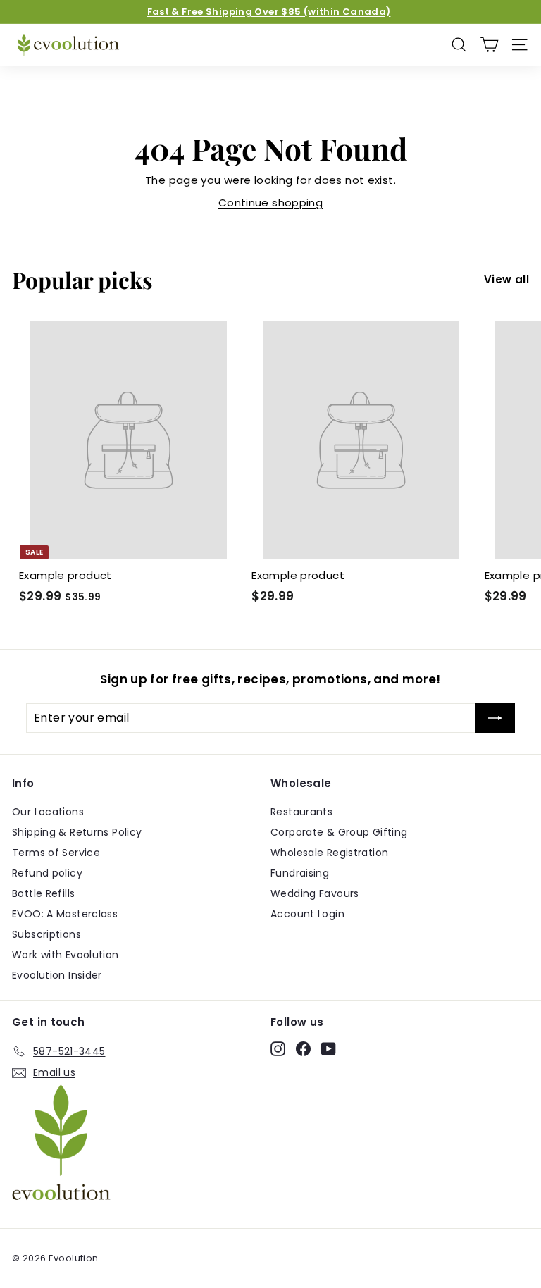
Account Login (307, 914)
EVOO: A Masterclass (65, 914)
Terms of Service (56, 853)
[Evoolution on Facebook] (303, 1049)
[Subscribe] (495, 718)
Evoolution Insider (57, 975)
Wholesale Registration (329, 853)
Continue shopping (270, 202)
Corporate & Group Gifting (338, 832)
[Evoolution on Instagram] (277, 1049)
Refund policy (47, 873)
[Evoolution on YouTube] (328, 1049)
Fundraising (299, 873)
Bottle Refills (43, 893)
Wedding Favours (314, 893)
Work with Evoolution (65, 955)
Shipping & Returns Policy (77, 832)
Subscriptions (46, 934)
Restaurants (301, 812)
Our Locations (48, 812)
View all (506, 279)
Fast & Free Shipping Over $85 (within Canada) (269, 11)
